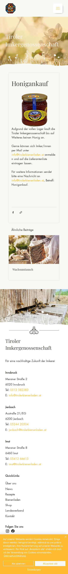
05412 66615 (19, 459)
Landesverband (14, 510)
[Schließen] (63, 539)
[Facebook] (13, 531)
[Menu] (58, 8)
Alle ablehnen (18, 563)
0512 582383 (19, 390)
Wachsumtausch (22, 269)
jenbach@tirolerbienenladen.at (27, 430)
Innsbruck (11, 372)
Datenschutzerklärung (15, 555)
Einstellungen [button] (34, 569)
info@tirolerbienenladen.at (25, 395)
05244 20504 (19, 424)
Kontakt (9, 516)
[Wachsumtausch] (34, 249)
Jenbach (10, 407)
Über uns (10, 483)
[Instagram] (7, 531)
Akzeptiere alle (50, 563)
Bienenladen (13, 500)
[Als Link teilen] (20, 212)
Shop (8, 505)
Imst (7, 441)
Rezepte (10, 494)
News (8, 489)
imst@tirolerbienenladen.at (25, 464)
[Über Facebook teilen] (13, 212)
